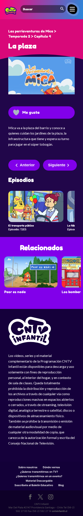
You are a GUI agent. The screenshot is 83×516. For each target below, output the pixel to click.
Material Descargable (39, 480)
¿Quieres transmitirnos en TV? (39, 471)
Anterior (27, 165)
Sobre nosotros (27, 467)
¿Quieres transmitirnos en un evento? (39, 476)
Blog (61, 485)
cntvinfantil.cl (59, 511)
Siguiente (56, 165)
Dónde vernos (51, 467)
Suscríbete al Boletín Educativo (33, 485)
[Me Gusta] (16, 112)
